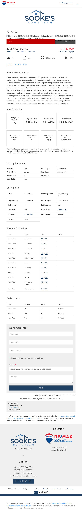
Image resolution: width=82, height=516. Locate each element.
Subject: (12, 365)
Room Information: (17, 228)
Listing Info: (13, 187)
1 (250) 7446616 (14, 407)
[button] (77, 4)
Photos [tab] (18, 64)
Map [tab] (25, 64)
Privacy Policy (42, 489)
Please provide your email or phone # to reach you (26, 358)
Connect (65, 3)
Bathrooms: (13, 298)
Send (41, 388)
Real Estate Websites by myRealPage (61, 489)
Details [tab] (10, 64)
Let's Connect (23, 481)
